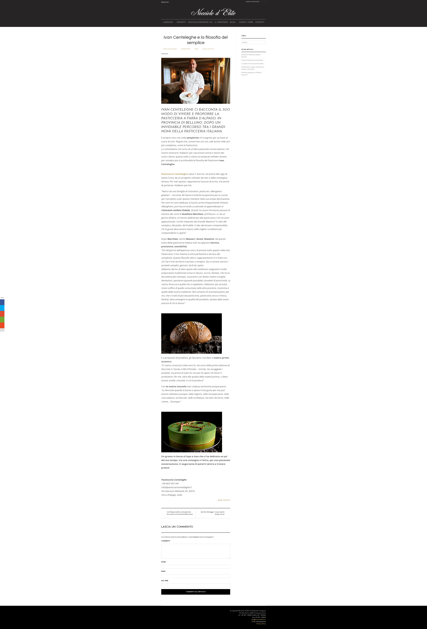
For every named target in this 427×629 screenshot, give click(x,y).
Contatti (259, 22)
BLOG (232, 22)
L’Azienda (168, 22)
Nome (164, 562)
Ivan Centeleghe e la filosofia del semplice (196, 40)
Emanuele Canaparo (170, 49)
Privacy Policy (261, 624)
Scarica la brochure (252, 1)
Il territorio (221, 22)
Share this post (224, 500)
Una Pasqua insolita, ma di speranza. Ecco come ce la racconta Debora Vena (180, 513)
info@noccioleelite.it (258, 619)
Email (163, 571)
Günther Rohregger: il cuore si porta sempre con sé (212, 513)
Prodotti (181, 22)
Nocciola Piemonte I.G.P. (200, 22)
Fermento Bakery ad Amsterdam (252, 60)
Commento (165, 541)
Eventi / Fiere (246, 22)
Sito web (164, 581)
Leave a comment (208, 49)
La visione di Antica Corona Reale (252, 63)
